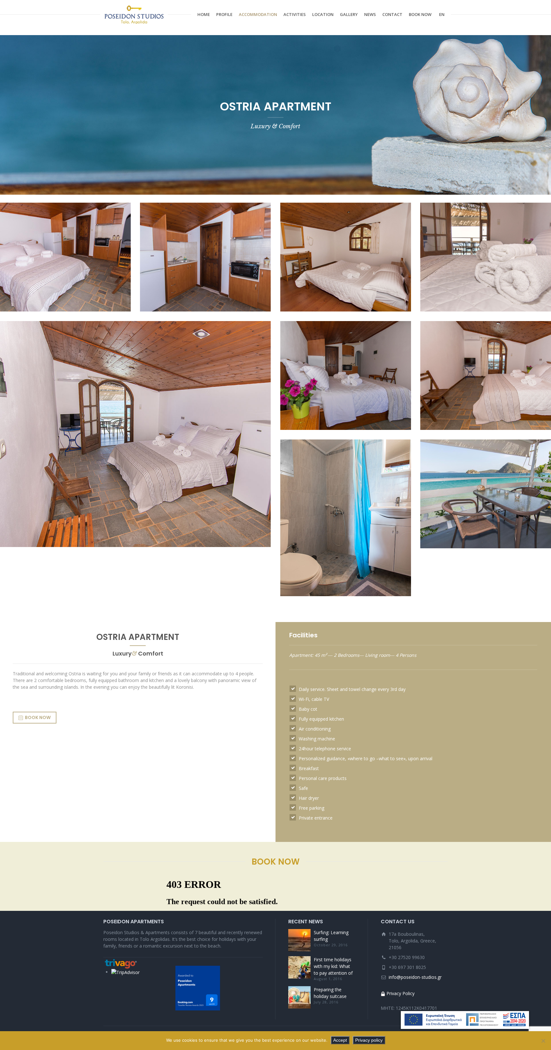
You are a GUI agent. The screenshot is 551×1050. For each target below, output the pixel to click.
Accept (340, 1040)
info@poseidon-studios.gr (415, 977)
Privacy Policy (400, 993)
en (441, 14)
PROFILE (224, 14)
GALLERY (349, 14)
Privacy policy (369, 1040)
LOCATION (323, 14)
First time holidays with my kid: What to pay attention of (333, 966)
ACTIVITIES (294, 14)
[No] (543, 1041)
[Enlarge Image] (65, 257)
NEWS (370, 14)
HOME (203, 14)
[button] (465, 1020)
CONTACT (392, 14)
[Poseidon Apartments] (134, 14)
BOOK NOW (420, 14)
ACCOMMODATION (258, 14)
